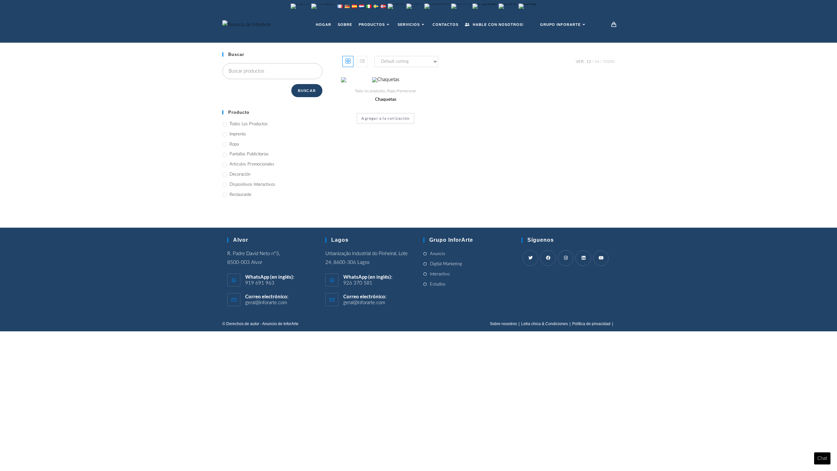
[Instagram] (565, 258)
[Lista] (362, 61)
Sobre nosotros (503, 324)
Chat (822, 458)
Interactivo (440, 274)
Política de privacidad (591, 324)
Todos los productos (370, 90)
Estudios (438, 284)
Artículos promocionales (252, 164)
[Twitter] (530, 258)
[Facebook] (548, 258)
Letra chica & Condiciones (544, 324)
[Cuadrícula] (347, 61)
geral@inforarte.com (266, 302)
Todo (609, 61)
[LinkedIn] (583, 258)
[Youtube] (601, 258)
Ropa (391, 90)
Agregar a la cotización (385, 118)
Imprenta (238, 134)
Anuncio (437, 254)
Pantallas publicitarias (249, 154)
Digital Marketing (446, 264)
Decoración (240, 174)
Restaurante (240, 195)
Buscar (307, 90)
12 (589, 61)
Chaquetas (385, 99)
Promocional (406, 90)
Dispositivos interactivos (252, 185)
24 (597, 61)
